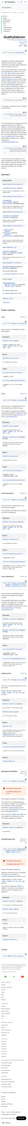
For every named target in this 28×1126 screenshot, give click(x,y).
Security (3, 989)
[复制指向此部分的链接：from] (6, 317)
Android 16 (4, 1044)
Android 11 (3, 1056)
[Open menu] (2, 2)
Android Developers (5, 12)
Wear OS (3, 1027)
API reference (6, 7)
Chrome (3, 1099)
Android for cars (5, 1032)
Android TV (4, 1035)
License (8, 1112)
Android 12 (4, 1054)
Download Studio (5, 1070)
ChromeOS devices (6, 1030)
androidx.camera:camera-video (19, 39)
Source (3, 992)
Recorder (15, 66)
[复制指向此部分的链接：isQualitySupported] (2, 841)
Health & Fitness (5, 1011)
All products (4, 1106)
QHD (9, 73)
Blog (2, 997)
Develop (14, 12)
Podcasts (3, 999)
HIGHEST (4, 127)
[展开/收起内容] (8, 16)
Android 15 (4, 1046)
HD (2, 73)
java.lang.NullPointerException (12, 372)
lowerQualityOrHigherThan (10, 142)
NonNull (10, 184)
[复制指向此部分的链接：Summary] (11, 175)
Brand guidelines (16, 1112)
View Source (22, 42)
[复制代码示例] (26, 98)
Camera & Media (5, 1013)
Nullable (10, 247)
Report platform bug (6, 1079)
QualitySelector (19, 52)
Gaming (3, 1006)
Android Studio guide (6, 1063)
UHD (14, 73)
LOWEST (18, 125)
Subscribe (21, 1118)
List (3, 217)
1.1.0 (26, 43)
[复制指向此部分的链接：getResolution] (12, 674)
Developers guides (5, 1065)
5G (2, 1018)
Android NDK (4, 1072)
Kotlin (20, 46)
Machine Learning (5, 1008)
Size (15, 247)
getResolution (12, 83)
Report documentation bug (8, 1081)
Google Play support (6, 1084)
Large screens (4, 1025)
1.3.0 (26, 775)
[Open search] (18, 2)
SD (23, 71)
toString (5, 302)
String (11, 298)
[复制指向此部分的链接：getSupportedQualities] (2, 774)
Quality (14, 188)
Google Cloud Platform (7, 1104)
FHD (5, 73)
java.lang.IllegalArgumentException (14, 380)
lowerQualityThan (11, 416)
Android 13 (4, 1051)
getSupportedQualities (10, 266)
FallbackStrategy (7, 203)
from (4, 188)
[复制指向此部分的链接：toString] (8, 950)
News (2, 994)
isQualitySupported (8, 79)
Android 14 (4, 1049)
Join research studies (6, 1086)
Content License (19, 966)
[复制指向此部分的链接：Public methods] (16, 310)
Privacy (3, 1016)
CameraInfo (5, 253)
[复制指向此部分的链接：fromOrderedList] (15, 493)
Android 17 (4, 1041)
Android (3, 985)
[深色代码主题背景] (26, 51)
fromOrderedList (10, 136)
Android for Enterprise (6, 987)
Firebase (3, 1101)
